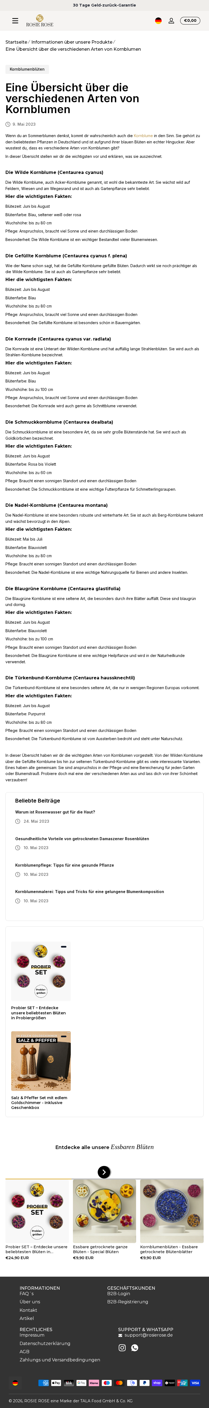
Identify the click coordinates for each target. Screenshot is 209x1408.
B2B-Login (118, 1293)
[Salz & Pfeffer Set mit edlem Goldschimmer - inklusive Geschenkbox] (41, 1061)
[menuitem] (61, 1294)
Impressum (32, 1335)
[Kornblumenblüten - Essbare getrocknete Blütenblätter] (172, 1211)
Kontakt (28, 1310)
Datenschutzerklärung (45, 1343)
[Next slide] (104, 1172)
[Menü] (15, 20)
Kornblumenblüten (27, 69)
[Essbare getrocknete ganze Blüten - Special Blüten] (104, 1211)
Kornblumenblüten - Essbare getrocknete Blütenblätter (169, 1249)
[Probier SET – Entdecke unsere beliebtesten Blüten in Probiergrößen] (41, 971)
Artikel (27, 1318)
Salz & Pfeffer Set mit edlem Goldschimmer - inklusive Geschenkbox (39, 1102)
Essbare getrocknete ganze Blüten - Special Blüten (100, 1249)
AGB (24, 1351)
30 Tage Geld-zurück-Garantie (104, 5)
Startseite (16, 42)
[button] (158, 20)
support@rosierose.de (149, 1335)
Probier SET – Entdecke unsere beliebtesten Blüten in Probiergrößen (38, 1012)
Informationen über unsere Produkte (71, 42)
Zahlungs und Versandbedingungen (60, 1359)
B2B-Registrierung (127, 1301)
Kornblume (143, 135)
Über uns (30, 1301)
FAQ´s (26, 1293)
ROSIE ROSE (37, 1400)
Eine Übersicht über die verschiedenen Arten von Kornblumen (73, 49)
